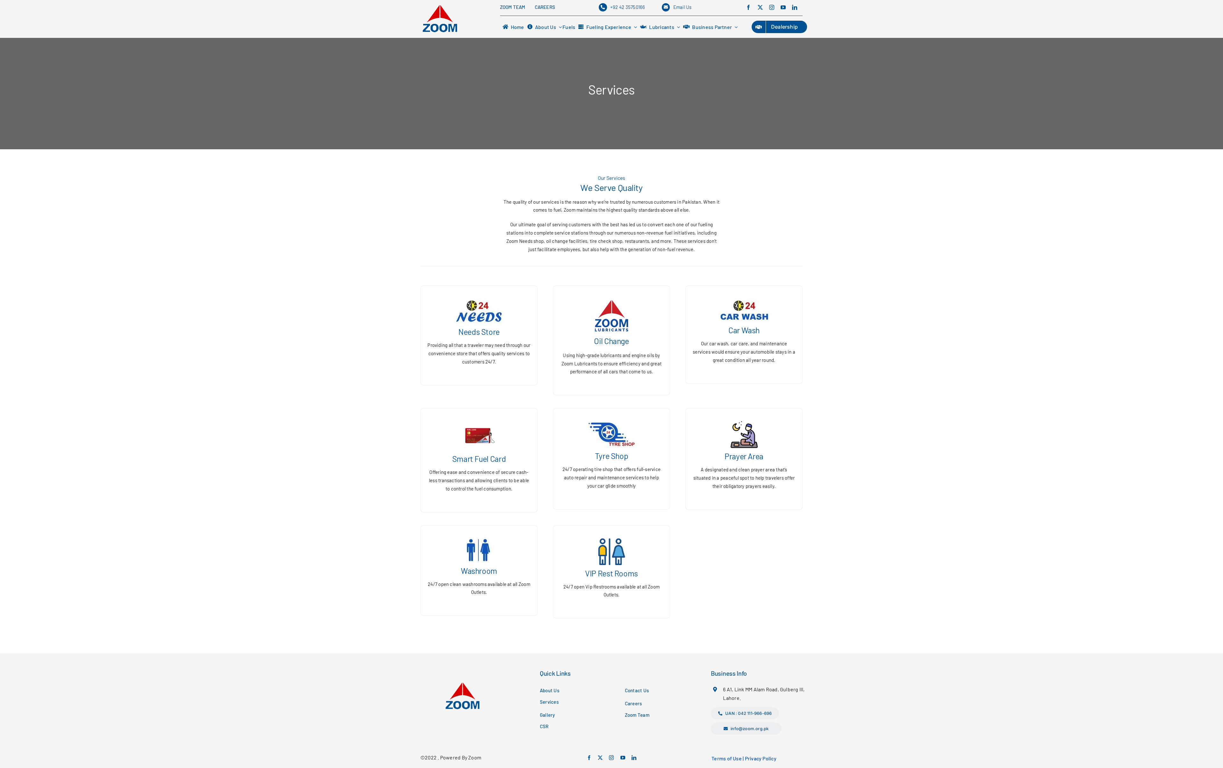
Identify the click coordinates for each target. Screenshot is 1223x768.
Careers (633, 703)
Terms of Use (727, 758)
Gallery (547, 715)
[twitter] (760, 7)
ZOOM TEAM (513, 7)
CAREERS (545, 7)
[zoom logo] (439, 5)
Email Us (682, 7)
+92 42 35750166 (627, 7)
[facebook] (748, 7)
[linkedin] (794, 7)
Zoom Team (637, 715)
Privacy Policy (760, 758)
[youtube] (783, 7)
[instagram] (771, 7)
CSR (544, 726)
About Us (549, 690)
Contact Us (637, 690)
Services (549, 702)
